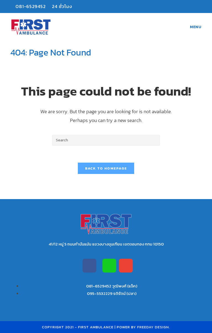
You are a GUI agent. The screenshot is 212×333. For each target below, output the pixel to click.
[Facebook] (89, 266)
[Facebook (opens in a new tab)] (189, 6)
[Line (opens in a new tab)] (198, 6)
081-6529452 (30, 6)
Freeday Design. (153, 327)
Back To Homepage (106, 168)
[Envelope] (126, 266)
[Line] (109, 266)
